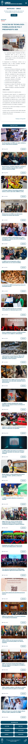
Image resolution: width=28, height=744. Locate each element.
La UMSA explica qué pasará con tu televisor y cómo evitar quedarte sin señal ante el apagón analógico (13, 452)
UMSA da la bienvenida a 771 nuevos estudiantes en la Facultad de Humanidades (14, 617)
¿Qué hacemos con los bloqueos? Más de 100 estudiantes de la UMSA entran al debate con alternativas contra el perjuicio (13, 357)
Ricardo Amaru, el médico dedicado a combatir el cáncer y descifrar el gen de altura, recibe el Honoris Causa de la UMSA (14, 168)
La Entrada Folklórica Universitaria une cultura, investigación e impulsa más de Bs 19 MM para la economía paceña (14, 239)
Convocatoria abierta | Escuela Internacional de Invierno (13, 593)
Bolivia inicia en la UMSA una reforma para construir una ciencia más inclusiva (12, 214)
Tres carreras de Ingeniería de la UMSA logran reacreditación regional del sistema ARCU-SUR (13, 569)
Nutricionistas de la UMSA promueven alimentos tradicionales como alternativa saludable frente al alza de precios (14, 381)
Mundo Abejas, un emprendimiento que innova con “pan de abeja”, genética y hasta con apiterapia (13, 475)
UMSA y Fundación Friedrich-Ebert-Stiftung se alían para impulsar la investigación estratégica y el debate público (13, 665)
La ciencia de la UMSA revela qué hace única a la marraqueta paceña (13, 285)
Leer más (23, 149)
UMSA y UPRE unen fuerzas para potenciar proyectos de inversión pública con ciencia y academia (13, 641)
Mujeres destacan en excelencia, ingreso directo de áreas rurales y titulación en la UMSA (13, 711)
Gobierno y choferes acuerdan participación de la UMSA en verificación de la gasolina (14, 427)
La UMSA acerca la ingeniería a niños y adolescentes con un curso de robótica (11, 262)
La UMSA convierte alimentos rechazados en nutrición (13, 498)
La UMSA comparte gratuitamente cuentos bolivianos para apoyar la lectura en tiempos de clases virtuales (13, 404)
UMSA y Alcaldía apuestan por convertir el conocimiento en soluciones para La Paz (12, 309)
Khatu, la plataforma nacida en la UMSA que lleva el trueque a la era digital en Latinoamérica (13, 333)
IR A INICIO (14, 15)
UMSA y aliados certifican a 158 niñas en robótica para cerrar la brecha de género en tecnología (14, 688)
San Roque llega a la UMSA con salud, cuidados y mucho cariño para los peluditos (14, 143)
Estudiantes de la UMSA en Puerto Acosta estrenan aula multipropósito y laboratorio (12, 546)
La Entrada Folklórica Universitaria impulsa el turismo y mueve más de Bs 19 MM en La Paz (13, 191)
